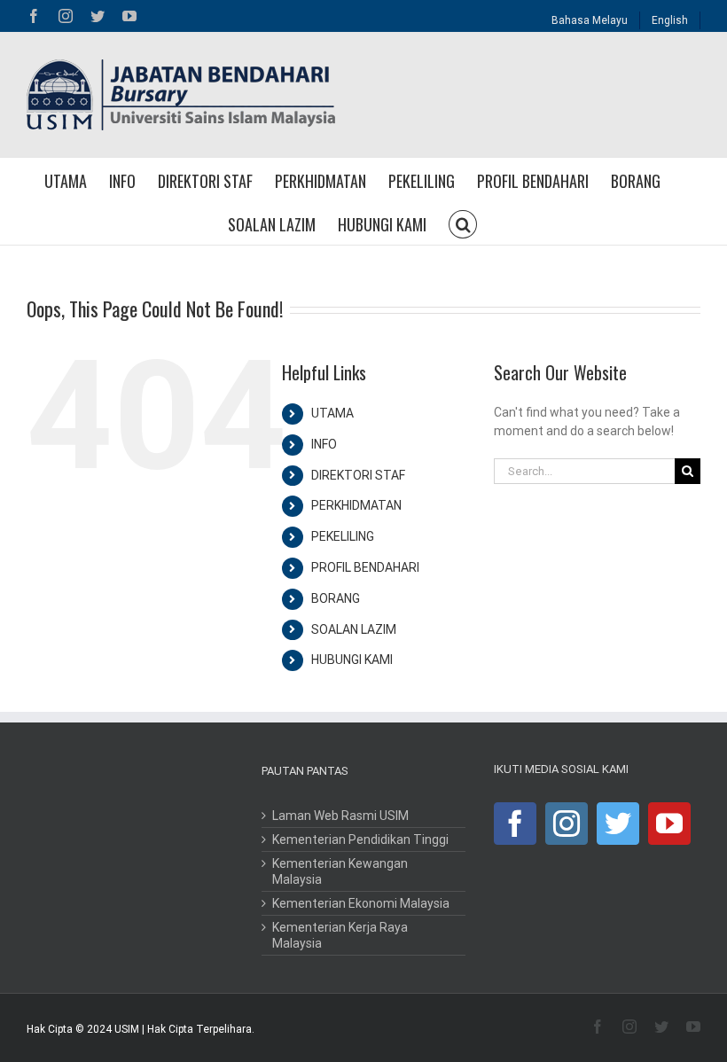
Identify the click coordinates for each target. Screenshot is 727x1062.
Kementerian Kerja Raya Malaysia (340, 935)
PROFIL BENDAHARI (365, 567)
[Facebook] (515, 823)
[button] (463, 223)
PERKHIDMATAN (356, 505)
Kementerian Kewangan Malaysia (340, 871)
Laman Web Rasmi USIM (340, 815)
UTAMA (332, 413)
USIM (126, 1029)
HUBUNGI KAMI (352, 659)
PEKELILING (342, 536)
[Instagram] (566, 823)
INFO (324, 444)
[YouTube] (669, 823)
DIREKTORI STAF (358, 475)
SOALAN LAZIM (353, 629)
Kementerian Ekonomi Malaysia (360, 903)
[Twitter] (618, 823)
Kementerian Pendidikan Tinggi (360, 839)
